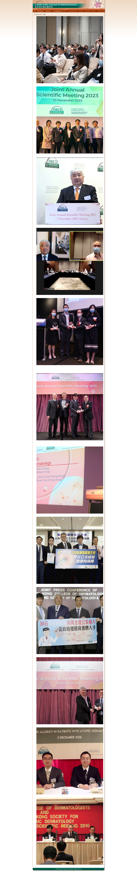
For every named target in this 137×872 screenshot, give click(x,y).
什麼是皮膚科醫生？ (40, 11)
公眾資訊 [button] (35, 9)
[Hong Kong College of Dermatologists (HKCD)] (68, 4)
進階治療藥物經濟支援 (58, 11)
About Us (64, 11)
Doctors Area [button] (65, 9)
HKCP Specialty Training (72, 11)
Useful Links (93, 11)
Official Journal (87, 11)
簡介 (35, 11)
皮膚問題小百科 (48, 11)
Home (103, 11)
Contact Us (99, 11)
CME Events (81, 11)
